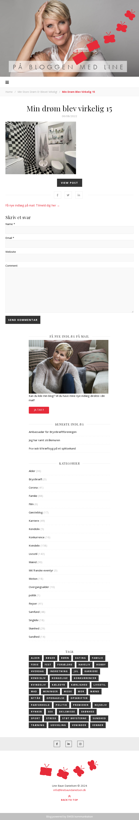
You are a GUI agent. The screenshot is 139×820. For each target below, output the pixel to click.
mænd (94, 691)
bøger (50, 657)
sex (50, 711)
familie (97, 657)
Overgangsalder (39, 587)
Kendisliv (34, 529)
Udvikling (58, 725)
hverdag (37, 671)
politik (32, 595)
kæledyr (58, 684)
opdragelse (56, 698)
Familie (33, 496)
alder (35, 657)
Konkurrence (37, 537)
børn (65, 657)
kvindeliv (38, 684)
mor (81, 691)
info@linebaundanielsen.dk (69, 790)
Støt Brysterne (74, 718)
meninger (50, 691)
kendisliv (38, 678)
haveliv (84, 664)
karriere (91, 671)
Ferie (35, 664)
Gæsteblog (36, 512)
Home (9, 91)
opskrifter (79, 698)
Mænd (33, 562)
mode (68, 691)
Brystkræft (35, 479)
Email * (9, 238)
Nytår (36, 698)
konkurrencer (85, 678)
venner (98, 725)
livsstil (100, 684)
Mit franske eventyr (41, 570)
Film (31, 504)
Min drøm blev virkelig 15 (69, 108)
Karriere (34, 520)
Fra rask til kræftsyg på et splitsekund (52, 448)
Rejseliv (101, 705)
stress (51, 718)
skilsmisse (67, 711)
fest (48, 664)
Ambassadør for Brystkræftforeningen (53, 432)
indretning (59, 671)
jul (76, 671)
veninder (79, 725)
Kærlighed (79, 684)
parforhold (40, 705)
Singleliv (34, 620)
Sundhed (34, 636)
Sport (35, 718)
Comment (11, 265)
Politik (61, 705)
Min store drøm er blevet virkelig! (37, 91)
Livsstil (33, 554)
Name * (10, 224)
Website (10, 251)
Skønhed (34, 628)
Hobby (101, 664)
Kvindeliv (34, 545)
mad (34, 691)
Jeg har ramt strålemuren (44, 440)
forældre (65, 664)
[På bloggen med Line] (69, 38)
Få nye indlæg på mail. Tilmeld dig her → (32, 205)
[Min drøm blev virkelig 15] (69, 148)
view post (69, 182)
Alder (32, 471)
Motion (33, 578)
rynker (36, 711)
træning (38, 725)
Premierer (81, 705)
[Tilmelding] (69, 367)
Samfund (34, 612)
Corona (33, 487)
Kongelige (60, 678)
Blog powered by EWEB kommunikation (69, 816)
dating (80, 657)
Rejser (33, 603)
